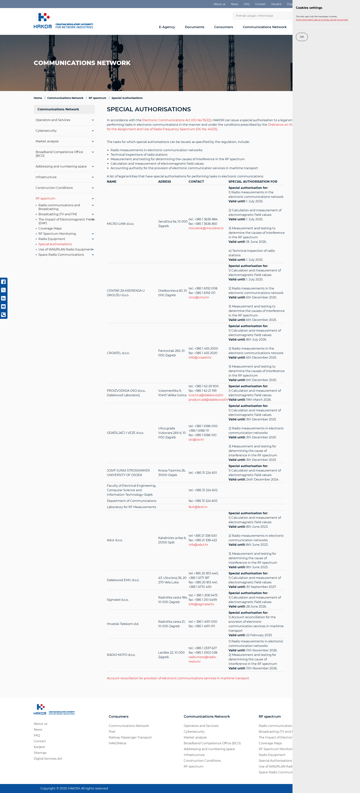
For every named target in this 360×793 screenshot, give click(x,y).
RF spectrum (45, 198)
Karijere (276, 4)
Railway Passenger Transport (130, 737)
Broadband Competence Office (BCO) (212, 743)
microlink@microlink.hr (206, 228)
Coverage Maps (50, 228)
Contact (260, 4)
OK (302, 37)
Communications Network (265, 27)
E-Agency (167, 27)
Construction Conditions (54, 188)
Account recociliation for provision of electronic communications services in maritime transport (178, 678)
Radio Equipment (51, 239)
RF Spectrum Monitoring (57, 233)
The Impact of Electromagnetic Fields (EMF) (292, 737)
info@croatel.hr (200, 357)
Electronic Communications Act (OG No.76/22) (176, 120)
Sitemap (40, 753)
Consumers (223, 27)
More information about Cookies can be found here (322, 19)
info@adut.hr (198, 544)
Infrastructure (46, 177)
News (234, 4)
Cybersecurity (46, 130)
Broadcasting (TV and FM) (57, 214)
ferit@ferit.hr (198, 507)
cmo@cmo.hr (199, 297)
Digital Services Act (48, 758)
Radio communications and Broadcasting (290, 726)
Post (112, 731)
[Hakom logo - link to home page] (65, 19)
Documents (194, 27)
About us (219, 4)
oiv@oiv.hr (196, 439)
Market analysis (47, 141)
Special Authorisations (55, 244)
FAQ (247, 4)
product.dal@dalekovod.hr (209, 399)
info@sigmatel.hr (201, 604)
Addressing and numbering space (61, 166)
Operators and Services (53, 120)
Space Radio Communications (61, 254)
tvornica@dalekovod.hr (206, 395)
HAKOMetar (118, 743)
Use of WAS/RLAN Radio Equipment (65, 249)
